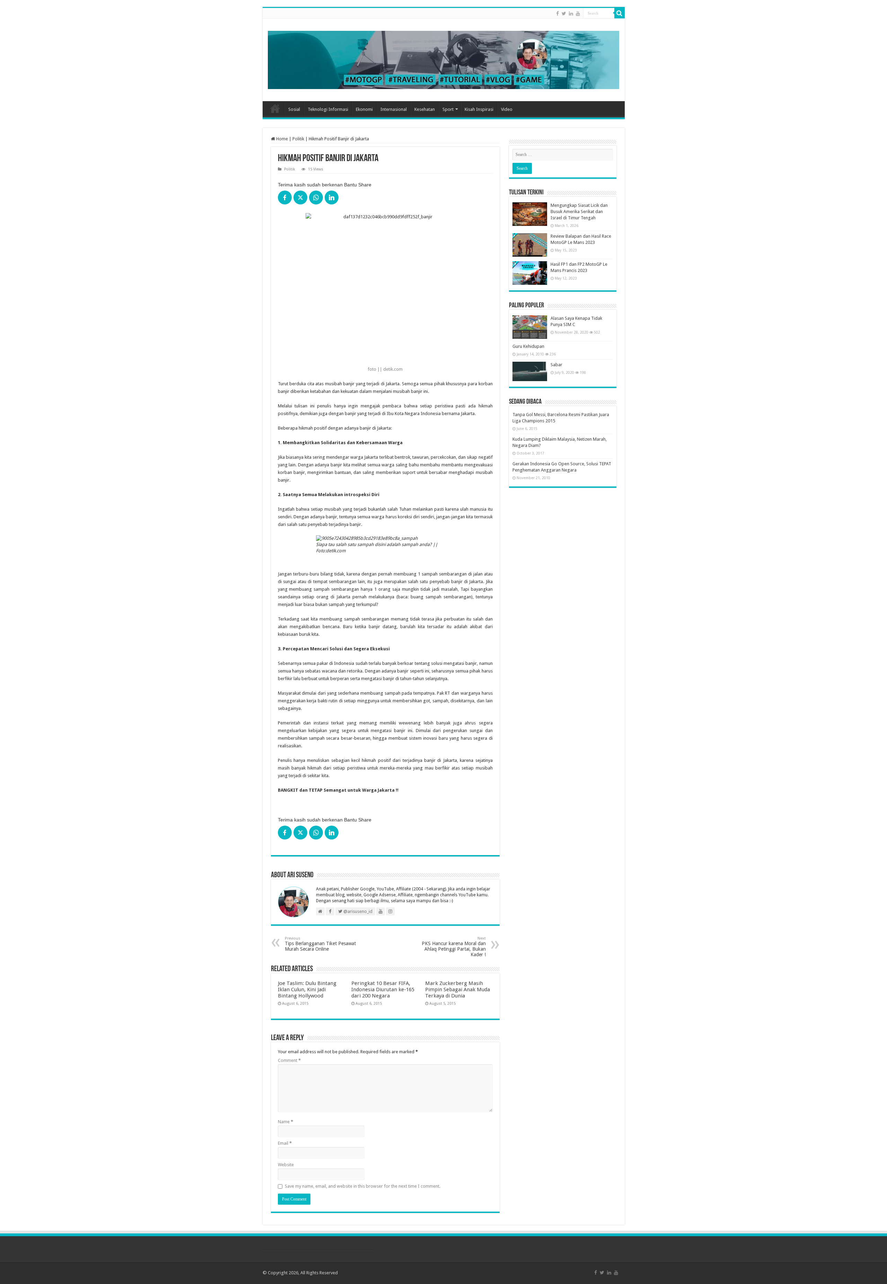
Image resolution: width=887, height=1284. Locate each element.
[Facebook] (557, 13)
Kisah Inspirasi (479, 109)
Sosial (294, 109)
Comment (289, 1060)
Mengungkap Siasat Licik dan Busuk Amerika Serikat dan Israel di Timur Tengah (579, 211)
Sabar (556, 364)
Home (275, 108)
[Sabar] (529, 371)
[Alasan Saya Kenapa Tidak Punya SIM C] (529, 327)
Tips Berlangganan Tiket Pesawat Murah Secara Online (320, 944)
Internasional (393, 109)
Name (285, 1121)
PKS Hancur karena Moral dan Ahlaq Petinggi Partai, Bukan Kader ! (454, 946)
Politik (298, 138)
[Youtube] (578, 13)
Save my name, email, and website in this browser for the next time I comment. (362, 1186)
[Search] (619, 13)
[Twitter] (564, 13)
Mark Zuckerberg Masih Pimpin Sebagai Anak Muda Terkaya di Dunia (457, 989)
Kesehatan (424, 109)
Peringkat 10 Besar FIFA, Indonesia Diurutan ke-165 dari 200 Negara (382, 989)
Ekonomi (364, 109)
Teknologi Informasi (328, 109)
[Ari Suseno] (444, 58)
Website (286, 1164)
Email (285, 1143)
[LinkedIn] (571, 13)
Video (506, 109)
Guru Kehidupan (528, 346)
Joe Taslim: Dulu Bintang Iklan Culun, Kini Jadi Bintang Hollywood (307, 989)
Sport (448, 109)
